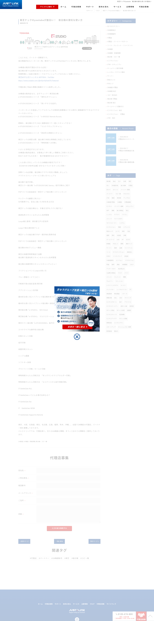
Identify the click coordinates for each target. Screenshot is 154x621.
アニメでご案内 (46, 7)
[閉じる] (77, 337)
